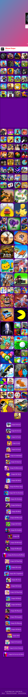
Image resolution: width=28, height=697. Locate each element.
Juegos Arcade (16, 443)
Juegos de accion (16, 424)
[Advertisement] (14, 674)
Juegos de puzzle (16, 437)
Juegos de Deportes (16, 461)
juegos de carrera (16, 430)
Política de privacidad (11, 693)
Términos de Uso (22, 693)
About (3, 693)
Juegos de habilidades (16, 455)
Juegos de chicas (16, 449)
